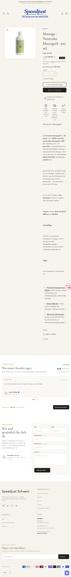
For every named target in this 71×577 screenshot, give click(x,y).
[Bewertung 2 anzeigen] (35, 399)
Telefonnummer (39, 435)
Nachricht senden (42, 470)
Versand (52, 62)
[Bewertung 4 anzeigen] (38, 399)
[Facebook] (8, 505)
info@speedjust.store (42, 526)
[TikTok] (16, 505)
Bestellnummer (41, 443)
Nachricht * (37, 452)
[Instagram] (3, 505)
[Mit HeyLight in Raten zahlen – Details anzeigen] (65, 58)
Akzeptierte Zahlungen (42, 493)
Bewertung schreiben (61, 407)
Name (35, 427)
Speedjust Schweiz (15, 491)
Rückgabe (39, 497)
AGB (3, 519)
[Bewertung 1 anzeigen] (33, 399)
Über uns (39, 501)
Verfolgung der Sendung (43, 508)
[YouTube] (12, 505)
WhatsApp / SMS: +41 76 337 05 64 (46, 528)
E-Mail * (53, 427)
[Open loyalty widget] (67, 573)
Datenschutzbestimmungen (8, 522)
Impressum (4, 526)
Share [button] (46, 339)
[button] (4, 14)
